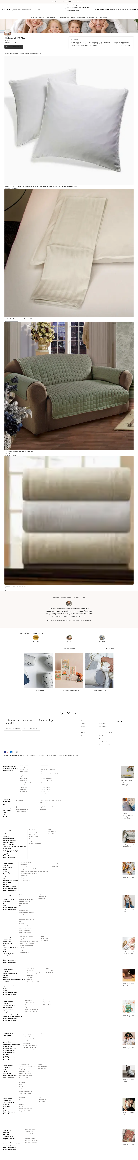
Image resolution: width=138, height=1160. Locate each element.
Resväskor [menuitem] (22, 917)
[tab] (8, 53)
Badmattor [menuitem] (32, 834)
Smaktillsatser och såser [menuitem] (10, 876)
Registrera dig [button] (83, 1)
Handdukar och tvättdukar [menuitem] (30, 1045)
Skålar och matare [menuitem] (24, 1064)
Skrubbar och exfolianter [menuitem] (26, 945)
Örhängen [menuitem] (6, 981)
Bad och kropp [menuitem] (7, 941)
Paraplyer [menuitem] (21, 923)
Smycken (73, 17)
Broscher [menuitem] (5, 977)
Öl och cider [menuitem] (24, 864)
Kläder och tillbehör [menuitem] (24, 1071)
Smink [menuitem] (4, 951)
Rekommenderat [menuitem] (8, 770)
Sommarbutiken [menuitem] (24, 771)
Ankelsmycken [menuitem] (31, 968)
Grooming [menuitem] (22, 1082)
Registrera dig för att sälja (107, 9)
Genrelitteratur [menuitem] (29, 1131)
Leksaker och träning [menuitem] (24, 1086)
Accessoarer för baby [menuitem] (9, 1050)
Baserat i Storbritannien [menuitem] (47, 785)
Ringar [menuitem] (4, 988)
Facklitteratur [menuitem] (7, 1140)
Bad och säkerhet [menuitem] (8, 1039)
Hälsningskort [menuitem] (7, 1011)
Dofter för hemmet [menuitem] (45, 798)
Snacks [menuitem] (5, 884)
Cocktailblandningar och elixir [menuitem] (29, 873)
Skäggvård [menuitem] (22, 1097)
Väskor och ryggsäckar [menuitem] (25, 894)
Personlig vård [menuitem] (7, 955)
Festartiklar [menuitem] (6, 1013)
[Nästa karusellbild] (109, 611)
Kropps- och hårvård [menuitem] (28, 1038)
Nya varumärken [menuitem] (20, 798)
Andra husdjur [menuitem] (7, 1073)
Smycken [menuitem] (5, 807)
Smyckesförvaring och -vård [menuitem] (11, 985)
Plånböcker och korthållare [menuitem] (26, 919)
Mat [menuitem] (20, 1080)
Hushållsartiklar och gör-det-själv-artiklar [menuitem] (51, 800)
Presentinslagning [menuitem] (8, 1009)
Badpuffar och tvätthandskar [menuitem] (27, 943)
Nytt (36, 17)
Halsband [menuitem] (5, 986)
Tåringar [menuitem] (29, 979)
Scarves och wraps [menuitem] (24, 910)
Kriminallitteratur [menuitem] (29, 1133)
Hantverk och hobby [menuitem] (9, 1005)
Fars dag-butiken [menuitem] (24, 769)
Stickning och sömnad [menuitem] (31, 1004)
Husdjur (97, 17)
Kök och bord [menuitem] (43, 802)
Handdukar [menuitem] (32, 838)
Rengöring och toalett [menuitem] (25, 1069)
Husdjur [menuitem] (5, 812)
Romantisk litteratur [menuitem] (30, 1136)
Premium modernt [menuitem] (45, 767)
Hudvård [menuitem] (5, 957)
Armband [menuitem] (5, 975)
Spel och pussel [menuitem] (7, 1007)
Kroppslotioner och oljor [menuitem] (26, 939)
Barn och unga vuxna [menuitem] (9, 1142)
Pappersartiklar (81, 17)
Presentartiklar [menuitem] (23, 780)
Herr (101, 17)
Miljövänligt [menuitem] (6, 1134)
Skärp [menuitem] (20, 897)
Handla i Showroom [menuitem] (9, 899)
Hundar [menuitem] (5, 1071)
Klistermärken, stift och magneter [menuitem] (13, 1016)
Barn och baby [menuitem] (7, 810)
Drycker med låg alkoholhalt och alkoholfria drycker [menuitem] (34, 871)
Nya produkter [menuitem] (19, 800)
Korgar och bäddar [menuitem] (24, 1077)
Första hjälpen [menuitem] (26, 1043)
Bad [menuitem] (17, 802)
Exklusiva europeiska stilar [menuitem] (48, 769)
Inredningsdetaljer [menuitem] (21, 811)
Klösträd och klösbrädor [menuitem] (25, 1075)
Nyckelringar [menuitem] (22, 908)
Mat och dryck (51, 17)
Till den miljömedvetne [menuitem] (26, 782)
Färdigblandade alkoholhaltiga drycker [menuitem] (31, 869)
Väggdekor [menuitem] (43, 809)
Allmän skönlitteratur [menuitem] (30, 1129)
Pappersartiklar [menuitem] (7, 808)
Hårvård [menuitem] (5, 949)
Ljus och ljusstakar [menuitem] (21, 807)
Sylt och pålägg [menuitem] (7, 882)
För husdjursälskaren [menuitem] (25, 785)
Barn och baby (90, 17)
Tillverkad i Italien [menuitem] (45, 794)
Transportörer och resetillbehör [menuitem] (27, 1066)
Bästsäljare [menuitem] (6, 1132)
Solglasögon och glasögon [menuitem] (26, 912)
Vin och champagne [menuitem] (26, 862)
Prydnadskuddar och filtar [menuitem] (47, 807)
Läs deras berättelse (126, 45)
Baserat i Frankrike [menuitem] (46, 787)
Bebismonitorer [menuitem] (27, 1034)
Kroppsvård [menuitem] (22, 1099)
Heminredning (42, 17)
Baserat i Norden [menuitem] (45, 791)
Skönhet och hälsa (64, 17)
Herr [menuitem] (4, 814)
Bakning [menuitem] (5, 869)
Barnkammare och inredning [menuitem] (11, 1044)
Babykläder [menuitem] (6, 1054)
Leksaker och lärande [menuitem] (9, 1048)
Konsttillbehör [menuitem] (29, 1000)
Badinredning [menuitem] (33, 832)
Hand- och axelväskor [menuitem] (25, 928)
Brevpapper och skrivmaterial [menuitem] (11, 1014)
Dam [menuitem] (4, 803)
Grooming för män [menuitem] (8, 953)
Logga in (118, 9)
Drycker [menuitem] (5, 871)
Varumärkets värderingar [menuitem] (10, 768)
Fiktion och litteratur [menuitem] (9, 1138)
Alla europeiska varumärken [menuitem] (48, 782)
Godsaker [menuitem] (21, 1089)
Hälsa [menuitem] (20, 1084)
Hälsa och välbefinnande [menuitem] (10, 947)
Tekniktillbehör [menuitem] (23, 914)
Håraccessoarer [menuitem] (23, 903)
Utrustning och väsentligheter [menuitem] (12, 1040)
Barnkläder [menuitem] (6, 1056)
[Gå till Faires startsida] (6, 9)
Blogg (98, 9)
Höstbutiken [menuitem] (23, 773)
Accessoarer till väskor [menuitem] (25, 925)
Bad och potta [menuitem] (26, 1036)
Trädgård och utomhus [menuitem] (22, 809)
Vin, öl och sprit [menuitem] (7, 867)
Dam (57, 17)
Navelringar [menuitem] (30, 970)
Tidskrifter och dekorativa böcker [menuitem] (13, 1144)
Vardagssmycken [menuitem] (24, 789)
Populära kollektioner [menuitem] (9, 766)
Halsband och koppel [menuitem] (25, 1073)
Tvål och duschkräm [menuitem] (25, 947)
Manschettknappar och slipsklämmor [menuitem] (14, 979)
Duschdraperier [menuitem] (33, 836)
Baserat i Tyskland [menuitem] (45, 789)
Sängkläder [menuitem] (19, 804)
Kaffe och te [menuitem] (6, 875)
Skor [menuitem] (4, 903)
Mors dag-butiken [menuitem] (24, 767)
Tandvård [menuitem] (25, 1041)
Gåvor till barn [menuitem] (23, 787)
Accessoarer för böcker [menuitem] (10, 1145)
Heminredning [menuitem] (7, 799)
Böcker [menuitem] (5, 816)
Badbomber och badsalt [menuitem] (26, 936)
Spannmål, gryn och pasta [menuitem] (11, 873)
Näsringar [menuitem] (29, 977)
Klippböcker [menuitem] (28, 1007)
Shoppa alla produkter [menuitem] (9, 857)
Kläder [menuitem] (4, 905)
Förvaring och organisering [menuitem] (47, 804)
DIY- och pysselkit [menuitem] (29, 1002)
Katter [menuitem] (4, 1069)
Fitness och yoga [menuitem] (8, 943)
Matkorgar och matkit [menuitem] (9, 886)
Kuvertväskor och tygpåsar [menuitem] (26, 899)
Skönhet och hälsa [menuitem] (8, 805)
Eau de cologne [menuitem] (23, 1102)
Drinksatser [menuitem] (24, 875)
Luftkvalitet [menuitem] (26, 1032)
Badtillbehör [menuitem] (32, 829)
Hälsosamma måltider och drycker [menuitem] (50, 773)
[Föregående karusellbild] (28, 611)
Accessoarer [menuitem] (6, 901)
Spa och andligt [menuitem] (7, 958)
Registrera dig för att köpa (130, 9)
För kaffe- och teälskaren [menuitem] (47, 778)
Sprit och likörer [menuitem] (25, 866)
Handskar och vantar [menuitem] (24, 901)
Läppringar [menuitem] (30, 975)
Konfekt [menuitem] (5, 878)
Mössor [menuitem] (21, 905)
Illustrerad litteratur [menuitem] (30, 1138)
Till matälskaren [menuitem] (45, 776)
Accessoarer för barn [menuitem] (9, 1052)
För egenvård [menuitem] (23, 791)
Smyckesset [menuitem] (6, 983)
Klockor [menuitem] (21, 921)
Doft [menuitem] (4, 945)
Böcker (105, 17)
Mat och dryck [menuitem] (7, 801)
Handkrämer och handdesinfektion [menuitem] (29, 941)
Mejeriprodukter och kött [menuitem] (10, 880)
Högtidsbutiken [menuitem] (24, 776)
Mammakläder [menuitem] (7, 1042)
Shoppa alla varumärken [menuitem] (10, 855)
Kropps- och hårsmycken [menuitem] (10, 973)
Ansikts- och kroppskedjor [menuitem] (34, 973)
